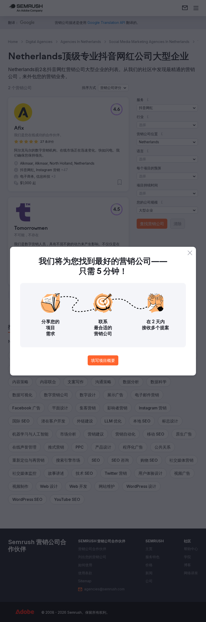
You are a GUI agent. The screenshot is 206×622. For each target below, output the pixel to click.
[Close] (190, 253)
